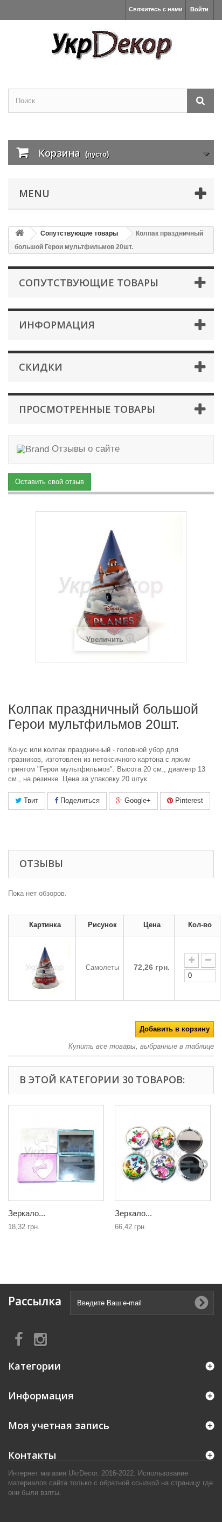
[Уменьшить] (208, 960)
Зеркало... (26, 1213)
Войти (199, 9)
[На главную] (19, 233)
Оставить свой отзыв (49, 482)
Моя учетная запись (58, 1425)
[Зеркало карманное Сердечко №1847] (56, 1153)
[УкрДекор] (111, 45)
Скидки (41, 366)
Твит (30, 800)
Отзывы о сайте (84, 449)
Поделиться (79, 800)
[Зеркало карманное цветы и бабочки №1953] (163, 1153)
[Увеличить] (191, 960)
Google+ (136, 800)
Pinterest (188, 800)
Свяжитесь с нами (156, 9)
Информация (57, 324)
